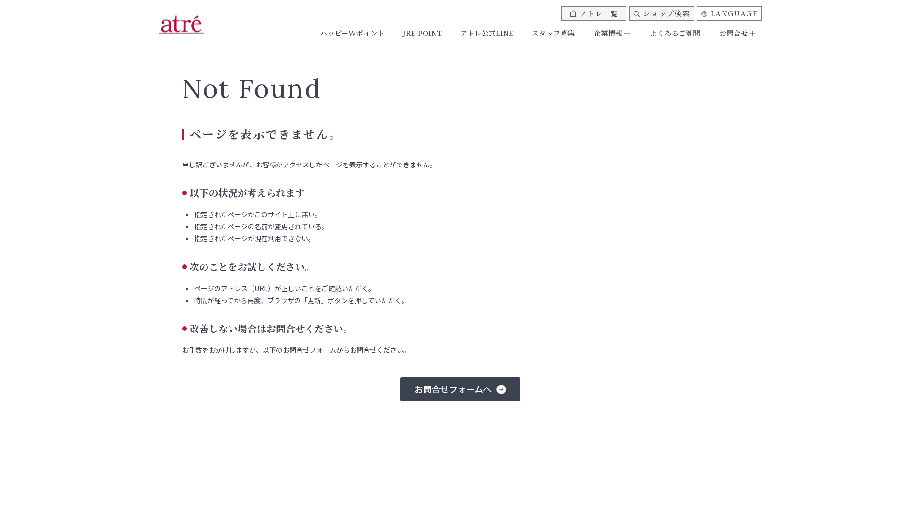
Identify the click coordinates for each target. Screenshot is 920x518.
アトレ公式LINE (487, 33)
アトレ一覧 (599, 13)
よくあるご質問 (675, 33)
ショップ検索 (666, 13)
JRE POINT (422, 33)
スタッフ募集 (553, 33)
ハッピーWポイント (352, 33)
